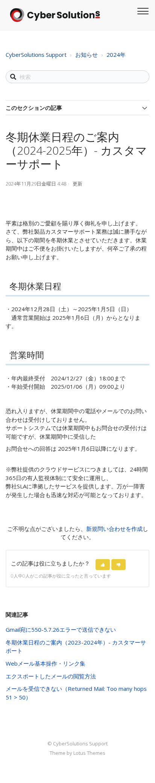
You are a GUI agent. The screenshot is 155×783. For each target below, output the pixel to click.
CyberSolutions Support (36, 54)
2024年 (116, 54)
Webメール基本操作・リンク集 (45, 663)
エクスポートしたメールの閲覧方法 (51, 676)
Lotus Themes (89, 753)
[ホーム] (55, 15)
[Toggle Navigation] (142, 10)
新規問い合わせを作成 (114, 528)
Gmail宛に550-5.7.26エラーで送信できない (61, 629)
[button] (103, 564)
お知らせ (86, 54)
